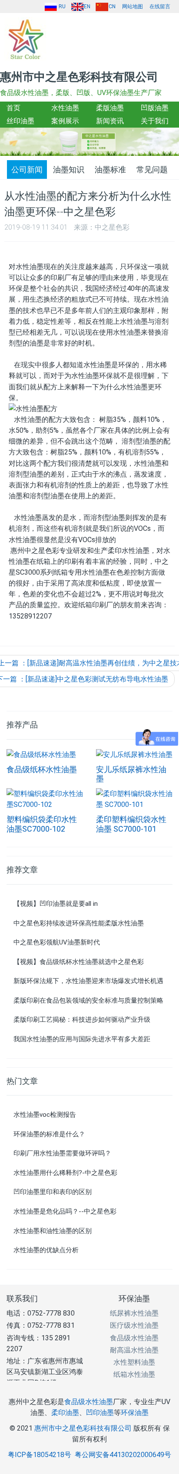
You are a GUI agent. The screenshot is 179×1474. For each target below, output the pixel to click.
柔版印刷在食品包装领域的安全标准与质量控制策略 (88, 1000)
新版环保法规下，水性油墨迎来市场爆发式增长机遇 (88, 981)
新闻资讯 (110, 121)
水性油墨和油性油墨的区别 (52, 1231)
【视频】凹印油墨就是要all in (55, 904)
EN (87, 6)
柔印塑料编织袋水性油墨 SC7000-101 (131, 824)
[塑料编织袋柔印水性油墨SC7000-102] (45, 798)
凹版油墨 (155, 108)
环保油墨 (134, 1298)
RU (61, 6)
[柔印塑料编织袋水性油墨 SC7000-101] (134, 798)
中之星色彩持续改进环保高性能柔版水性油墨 (78, 923)
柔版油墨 (110, 108)
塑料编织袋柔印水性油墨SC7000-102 (42, 824)
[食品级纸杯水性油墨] (41, 754)
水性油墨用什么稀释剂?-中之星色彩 (65, 1173)
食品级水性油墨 (134, 1338)
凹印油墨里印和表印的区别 (52, 1192)
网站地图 (132, 6)
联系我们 (22, 1298)
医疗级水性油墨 (134, 1325)
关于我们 (155, 121)
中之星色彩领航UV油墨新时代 (56, 942)
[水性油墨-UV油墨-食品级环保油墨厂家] (30, 39)
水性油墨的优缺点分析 (46, 1250)
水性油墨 (65, 108)
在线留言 (159, 6)
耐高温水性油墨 (134, 1350)
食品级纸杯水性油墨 (42, 769)
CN (112, 6)
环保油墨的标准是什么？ (49, 1134)
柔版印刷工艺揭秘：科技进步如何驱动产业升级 (81, 1019)
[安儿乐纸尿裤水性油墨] (134, 754)
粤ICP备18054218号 (39, 1455)
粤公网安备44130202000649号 (123, 1455)
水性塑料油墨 (134, 1362)
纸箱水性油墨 (134, 1374)
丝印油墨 (20, 121)
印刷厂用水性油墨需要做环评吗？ (62, 1153)
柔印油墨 (65, 1412)
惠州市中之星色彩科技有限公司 (83, 1428)
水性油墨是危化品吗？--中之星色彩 (64, 1211)
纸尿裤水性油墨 (134, 1313)
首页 (13, 108)
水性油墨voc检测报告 (44, 1115)
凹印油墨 (100, 1412)
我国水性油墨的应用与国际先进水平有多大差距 (81, 1039)
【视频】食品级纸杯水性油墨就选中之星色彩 (78, 962)
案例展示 (65, 121)
